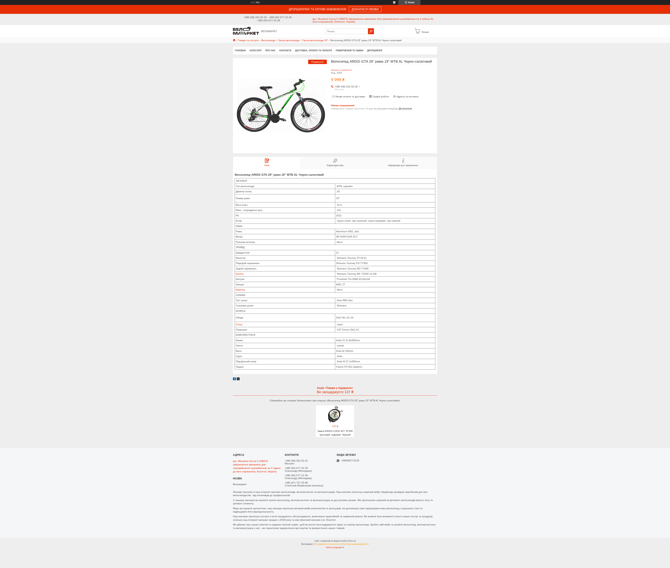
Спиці (239, 324)
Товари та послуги (248, 40)
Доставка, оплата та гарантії (313, 50)
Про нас (270, 50)
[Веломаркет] (246, 31)
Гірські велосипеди (288, 40)
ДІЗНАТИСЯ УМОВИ (365, 9)
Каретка (240, 289)
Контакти (285, 50)
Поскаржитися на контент (328, 544)
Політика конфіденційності (355, 544)
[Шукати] (371, 31)
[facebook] (234, 379)
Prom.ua (352, 541)
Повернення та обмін (349, 50)
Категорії (255, 50)
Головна (240, 50)
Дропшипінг (374, 50)
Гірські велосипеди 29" (315, 40)
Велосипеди (268, 40)
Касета (240, 273)
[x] (238, 379)
